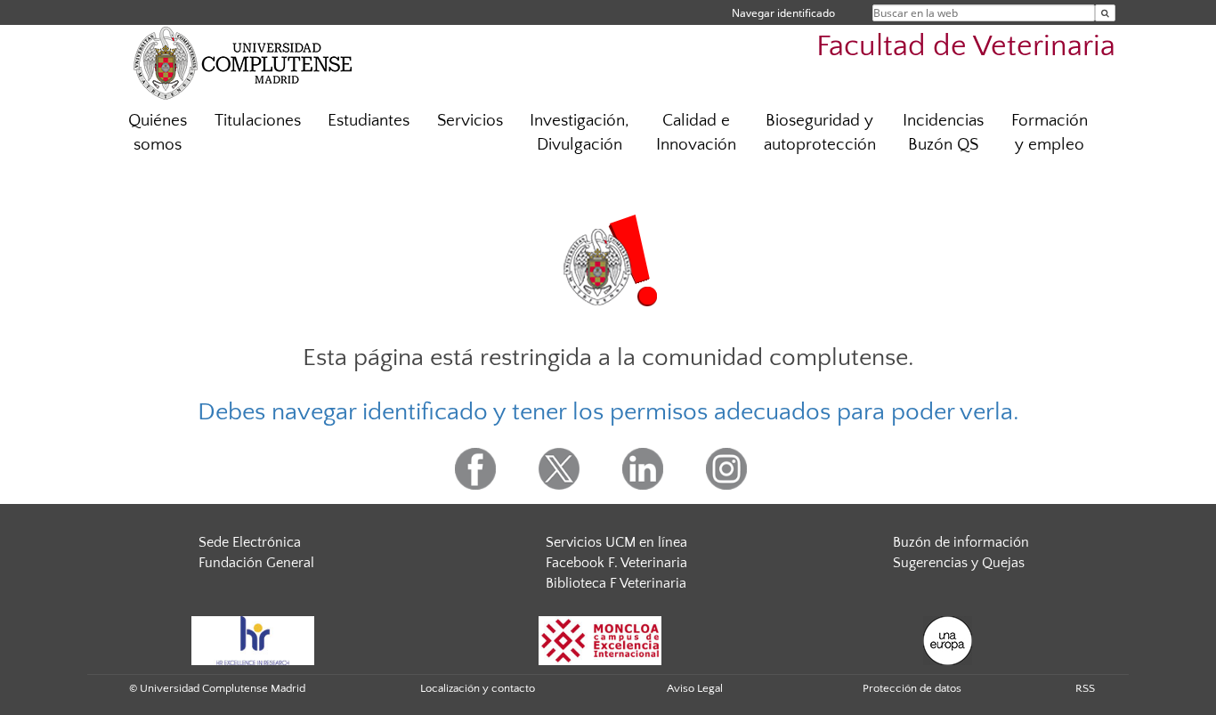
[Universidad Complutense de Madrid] (243, 62)
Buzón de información (961, 542)
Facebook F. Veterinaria (616, 563)
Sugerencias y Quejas (959, 563)
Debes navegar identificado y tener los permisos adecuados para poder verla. (608, 412)
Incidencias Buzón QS (943, 132)
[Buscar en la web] (1105, 12)
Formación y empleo (1049, 132)
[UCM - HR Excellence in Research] (252, 640)
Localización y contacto (477, 688)
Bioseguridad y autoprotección (820, 132)
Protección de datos (912, 688)
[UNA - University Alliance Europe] (947, 640)
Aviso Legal (695, 688)
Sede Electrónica (250, 542)
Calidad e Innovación (696, 132)
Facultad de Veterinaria (965, 46)
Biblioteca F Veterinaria (616, 583)
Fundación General (256, 563)
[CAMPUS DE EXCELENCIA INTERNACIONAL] (600, 640)
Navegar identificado (783, 12)
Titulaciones (258, 120)
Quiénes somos (157, 132)
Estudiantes (368, 120)
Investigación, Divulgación (579, 132)
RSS (1085, 688)
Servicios (470, 120)
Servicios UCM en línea (616, 542)
